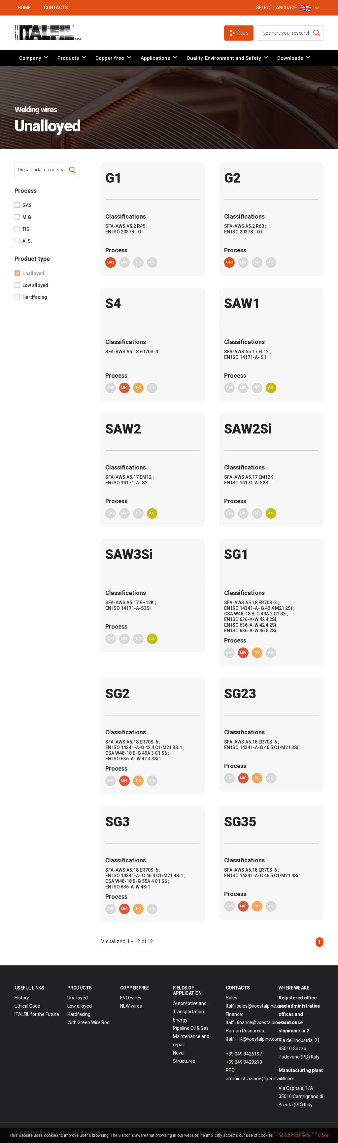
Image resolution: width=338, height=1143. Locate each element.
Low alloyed (35, 285)
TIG (26, 229)
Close (323, 1135)
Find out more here (293, 1135)
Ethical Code (27, 1006)
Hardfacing (34, 297)
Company (30, 58)
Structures (184, 1061)
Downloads (290, 58)
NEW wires (131, 1006)
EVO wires (130, 997)
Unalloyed (33, 273)
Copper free (109, 58)
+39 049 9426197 (244, 1053)
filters (243, 33)
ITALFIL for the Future (37, 1014)
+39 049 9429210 (244, 1062)
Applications (155, 58)
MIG (26, 217)
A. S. (27, 241)
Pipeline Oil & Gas (191, 1028)
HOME (24, 7)
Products (68, 58)
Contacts (56, 7)
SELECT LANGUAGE (276, 7)
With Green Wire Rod (88, 1022)
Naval (179, 1053)
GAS (27, 205)
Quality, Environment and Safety (223, 58)
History (22, 997)
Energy (180, 1019)
